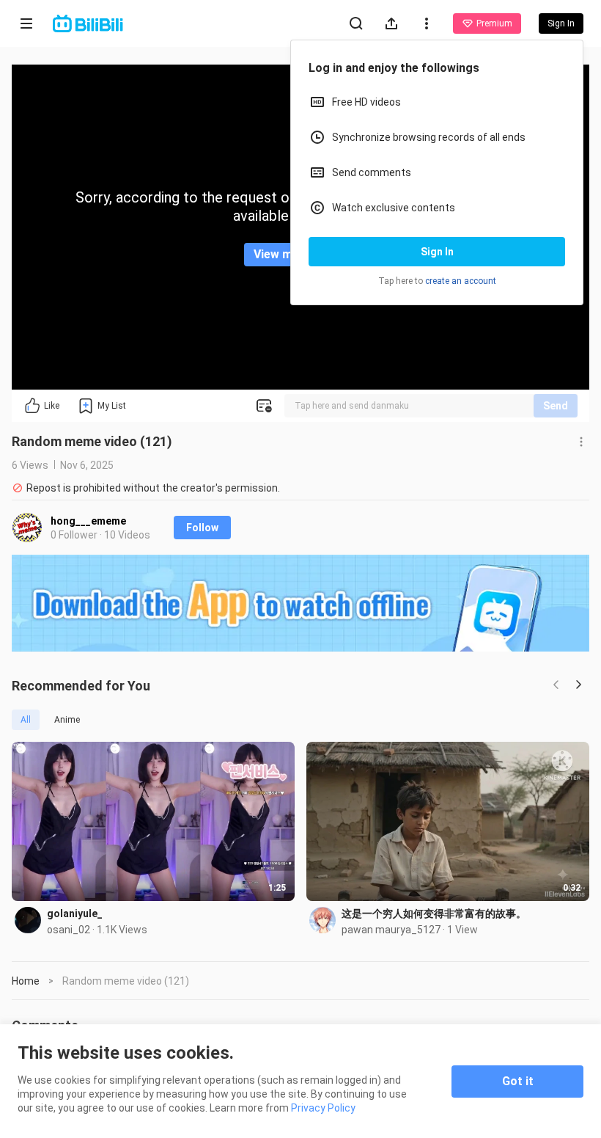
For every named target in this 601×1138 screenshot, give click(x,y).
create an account (460, 281)
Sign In (437, 252)
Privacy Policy (323, 1108)
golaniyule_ (75, 913)
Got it (518, 1081)
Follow (202, 527)
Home (26, 981)
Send (555, 406)
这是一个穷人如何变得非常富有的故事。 (434, 913)
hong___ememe (88, 521)
